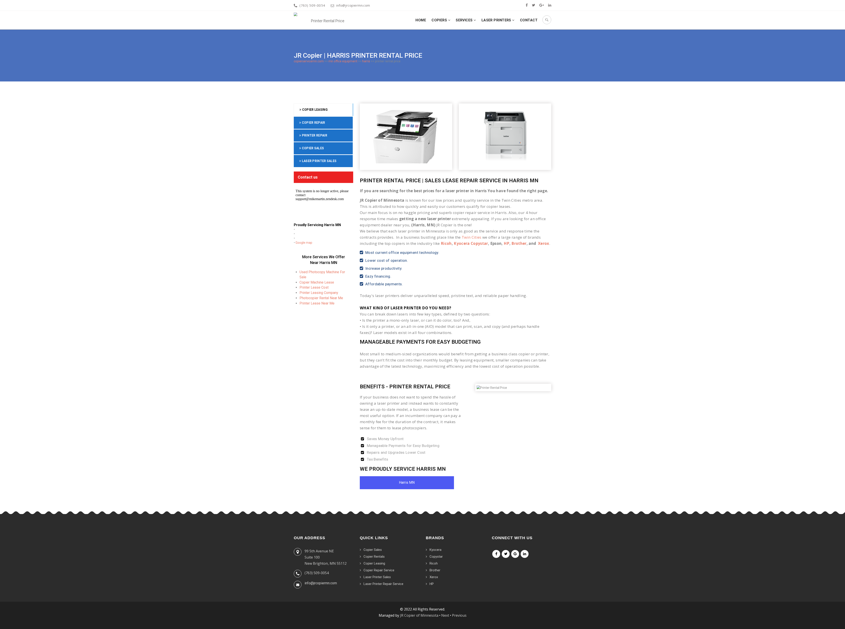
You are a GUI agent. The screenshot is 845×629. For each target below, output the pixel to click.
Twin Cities (471, 237)
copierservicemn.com (309, 61)
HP (506, 243)
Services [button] (465, 20)
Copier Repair (313, 122)
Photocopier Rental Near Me (321, 298)
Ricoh (446, 243)
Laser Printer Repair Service (383, 584)
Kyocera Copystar (471, 243)
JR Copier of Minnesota (419, 615)
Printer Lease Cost (314, 287)
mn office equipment (343, 61)
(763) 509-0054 (312, 5)
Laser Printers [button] (496, 20)
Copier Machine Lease (316, 282)
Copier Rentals (374, 556)
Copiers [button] (440, 20)
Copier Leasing (314, 109)
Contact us (308, 177)
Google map (304, 242)
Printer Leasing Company (318, 293)
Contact (529, 20)
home (420, 20)
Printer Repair (314, 135)
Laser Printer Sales (318, 161)
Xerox (543, 243)
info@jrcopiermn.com (353, 5)
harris (366, 61)
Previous (459, 615)
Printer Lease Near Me (316, 303)
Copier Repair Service (379, 570)
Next (445, 615)
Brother (518, 243)
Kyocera (435, 550)
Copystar (436, 556)
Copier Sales (312, 148)
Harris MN (407, 482)
